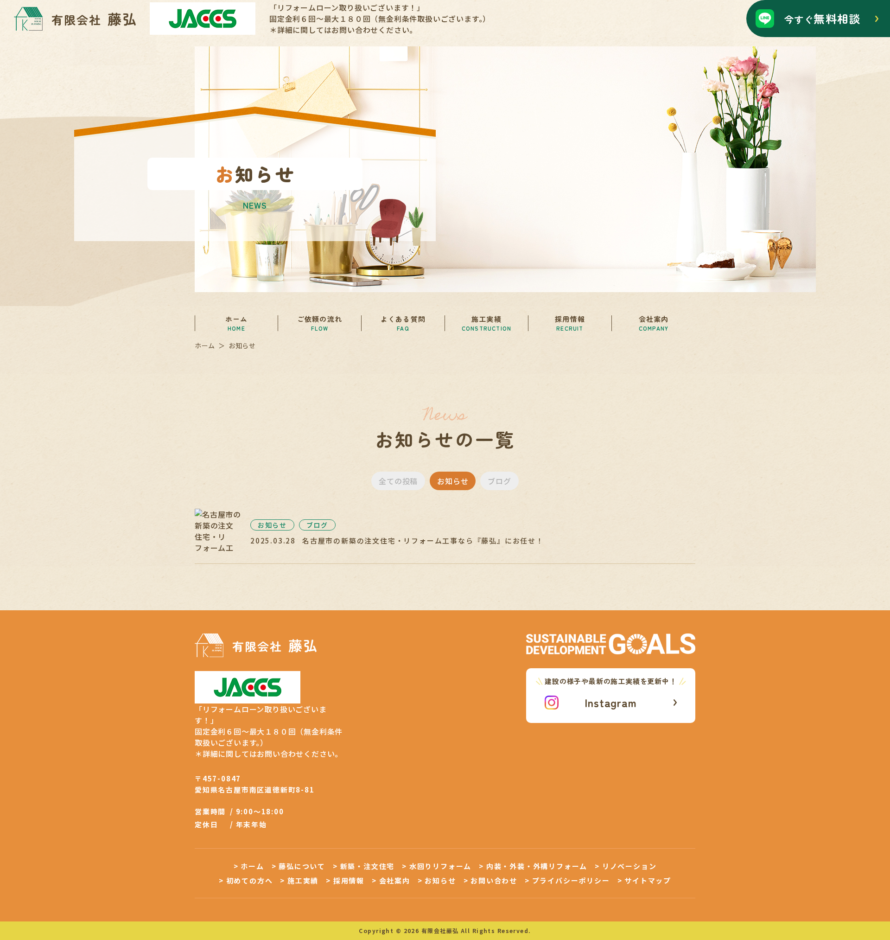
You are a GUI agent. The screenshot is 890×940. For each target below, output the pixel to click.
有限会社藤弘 (440, 930)
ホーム (205, 346)
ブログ (499, 480)
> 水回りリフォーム (436, 866)
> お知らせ (437, 880)
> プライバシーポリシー (567, 880)
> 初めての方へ (246, 880)
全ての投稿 (398, 480)
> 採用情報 (345, 880)
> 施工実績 (299, 880)
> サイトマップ (644, 880)
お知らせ (452, 480)
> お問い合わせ (490, 880)
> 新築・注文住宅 (363, 866)
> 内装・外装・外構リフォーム (533, 866)
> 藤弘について (298, 866)
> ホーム (249, 866)
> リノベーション (625, 866)
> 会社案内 (391, 880)
